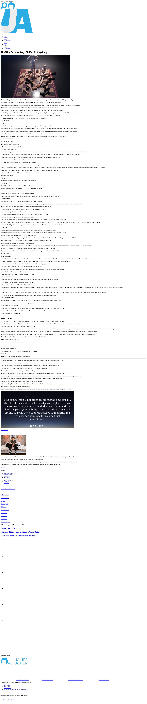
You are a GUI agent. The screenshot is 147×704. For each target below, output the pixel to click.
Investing (7, 476)
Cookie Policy (7, 688)
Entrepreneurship (8, 474)
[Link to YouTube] (11, 620)
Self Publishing (8, 480)
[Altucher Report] (11, 8)
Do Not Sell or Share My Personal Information (15, 689)
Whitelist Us (7, 685)
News (5, 39)
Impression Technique (10, 473)
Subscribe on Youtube (47, 680)
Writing (6, 481)
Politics (6, 483)
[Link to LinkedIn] (11, 588)
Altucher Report (7, 40)
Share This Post (4, 430)
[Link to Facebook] (11, 556)
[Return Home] (17, 32)
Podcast (5, 37)
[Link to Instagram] (11, 652)
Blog (5, 36)
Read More (3, 467)
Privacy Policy (7, 686)
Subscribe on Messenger (22, 680)
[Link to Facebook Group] (11, 572)
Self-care (6, 477)
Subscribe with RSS (104, 680)
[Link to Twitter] (11, 604)
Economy (7, 478)
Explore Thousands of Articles (8, 489)
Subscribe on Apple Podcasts (75, 680)
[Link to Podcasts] (20, 664)
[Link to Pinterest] (11, 636)
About (5, 35)
